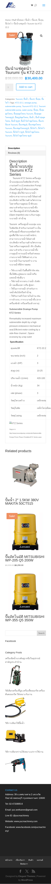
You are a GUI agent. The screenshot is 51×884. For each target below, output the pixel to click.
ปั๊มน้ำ (27, 20)
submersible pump (13, 106)
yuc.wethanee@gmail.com (24, 810)
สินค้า (30, 860)
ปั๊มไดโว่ (33, 128)
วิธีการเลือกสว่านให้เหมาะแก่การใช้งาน (24, 752)
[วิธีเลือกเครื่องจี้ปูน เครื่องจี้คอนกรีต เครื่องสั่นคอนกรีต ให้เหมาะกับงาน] (15, 708)
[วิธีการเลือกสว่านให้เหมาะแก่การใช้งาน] (15, 765)
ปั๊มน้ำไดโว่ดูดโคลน (29, 121)
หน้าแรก (8, 860)
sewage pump (30, 103)
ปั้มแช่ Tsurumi (11, 125)
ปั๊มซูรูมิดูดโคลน (21, 117)
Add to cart (25, 86)
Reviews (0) (14, 153)
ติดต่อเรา (24, 864)
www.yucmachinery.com (25, 821)
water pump (27, 110)
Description (14, 148)
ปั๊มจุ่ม (35, 110)
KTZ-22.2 (19, 103)
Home (8, 20)
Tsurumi (19, 99)
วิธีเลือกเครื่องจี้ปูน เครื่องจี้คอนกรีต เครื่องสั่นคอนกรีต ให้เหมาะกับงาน (25, 692)
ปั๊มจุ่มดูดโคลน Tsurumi (23, 114)
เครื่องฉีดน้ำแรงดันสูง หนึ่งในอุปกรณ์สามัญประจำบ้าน (22, 660)
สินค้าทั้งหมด (18, 20)
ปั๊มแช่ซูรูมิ (23, 125)
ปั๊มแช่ (41, 121)
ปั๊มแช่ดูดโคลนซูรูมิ (21, 128)
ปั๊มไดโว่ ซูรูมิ (18, 132)
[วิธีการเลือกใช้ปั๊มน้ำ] (15, 736)
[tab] (25, 148)
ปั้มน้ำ (31, 117)
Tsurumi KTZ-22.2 (30, 106)
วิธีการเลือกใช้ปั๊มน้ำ (14, 723)
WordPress (27, 880)
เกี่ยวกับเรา (20, 860)
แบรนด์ (40, 860)
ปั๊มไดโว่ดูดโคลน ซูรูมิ (22, 136)
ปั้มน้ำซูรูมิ (15, 121)
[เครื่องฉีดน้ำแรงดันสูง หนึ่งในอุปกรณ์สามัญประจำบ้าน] (15, 675)
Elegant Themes (26, 876)
